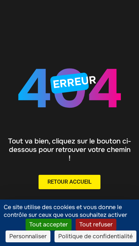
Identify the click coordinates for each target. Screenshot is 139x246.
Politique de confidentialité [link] (95, 236)
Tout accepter (48, 224)
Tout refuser (96, 224)
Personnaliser (28, 236)
